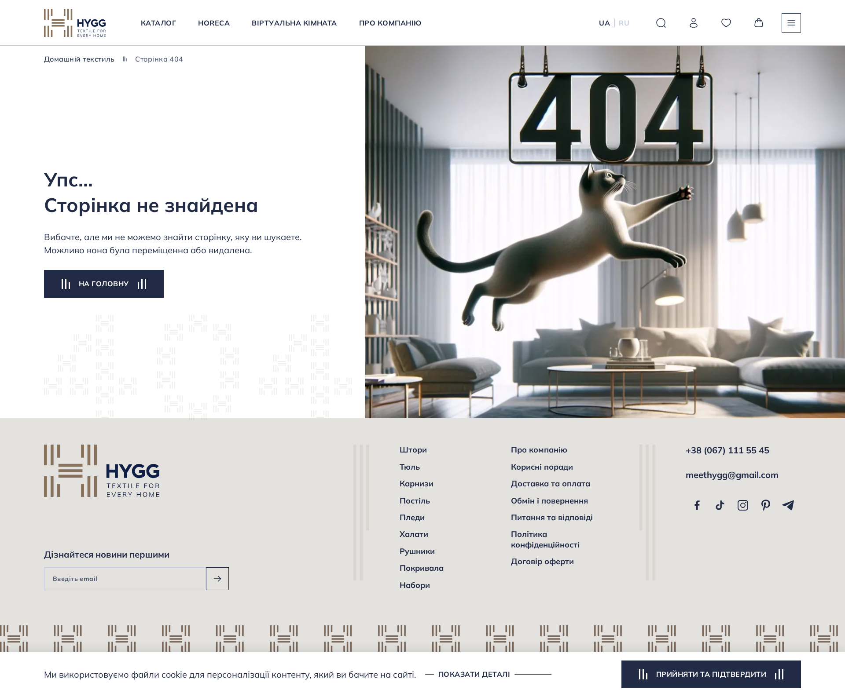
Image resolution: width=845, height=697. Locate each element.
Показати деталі (474, 674)
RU (624, 22)
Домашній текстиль (79, 59)
